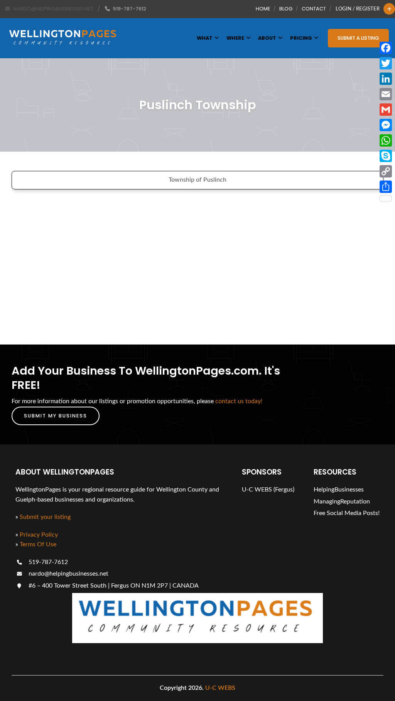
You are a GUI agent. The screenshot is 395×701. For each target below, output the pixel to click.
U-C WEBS (220, 688)
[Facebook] (385, 48)
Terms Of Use (38, 544)
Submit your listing (45, 517)
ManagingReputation (342, 501)
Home (263, 8)
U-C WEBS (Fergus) (268, 489)
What (205, 38)
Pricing (301, 38)
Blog (285, 8)
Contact (314, 8)
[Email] (385, 94)
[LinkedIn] (385, 78)
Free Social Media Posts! (347, 513)
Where (235, 38)
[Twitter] (385, 63)
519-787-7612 (47, 562)
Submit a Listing (358, 38)
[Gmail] (385, 109)
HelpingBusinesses (339, 489)
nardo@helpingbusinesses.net (67, 574)
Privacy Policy (39, 535)
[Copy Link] (385, 171)
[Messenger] (385, 125)
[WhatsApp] (385, 140)
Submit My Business (55, 415)
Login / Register (358, 9)
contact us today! (238, 401)
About (267, 38)
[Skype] (385, 156)
